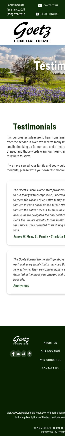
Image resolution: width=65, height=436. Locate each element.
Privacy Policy (49, 432)
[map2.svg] (23, 356)
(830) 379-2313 (16, 14)
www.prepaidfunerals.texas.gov (29, 412)
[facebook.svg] (13, 356)
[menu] (60, 13)
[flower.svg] (29, 356)
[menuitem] (50, 343)
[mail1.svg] (18, 356)
